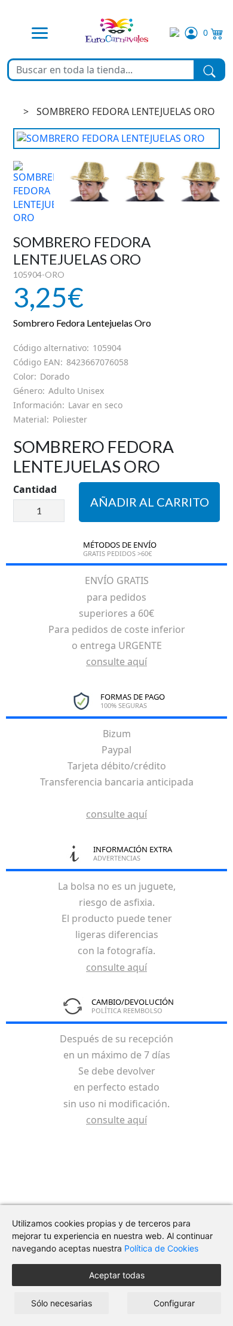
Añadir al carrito (149, 502)
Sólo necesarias (61, 1303)
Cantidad (35, 489)
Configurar (174, 1303)
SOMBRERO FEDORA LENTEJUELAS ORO (125, 111)
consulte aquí (116, 661)
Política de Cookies (161, 1248)
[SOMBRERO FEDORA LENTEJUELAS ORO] (116, 138)
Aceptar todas (117, 1275)
